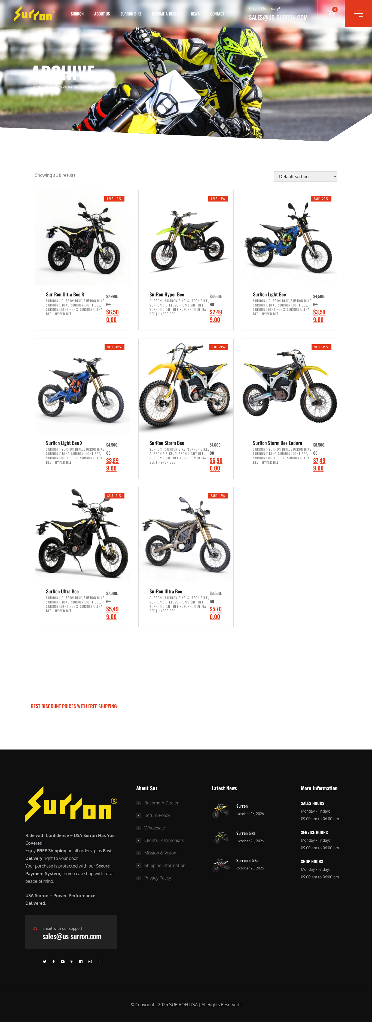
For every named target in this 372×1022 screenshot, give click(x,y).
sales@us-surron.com (71, 936)
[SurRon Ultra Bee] (82, 534)
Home (35, 87)
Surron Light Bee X (62, 309)
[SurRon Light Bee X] (82, 386)
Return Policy (157, 815)
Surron (242, 806)
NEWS (195, 14)
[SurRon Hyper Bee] (186, 237)
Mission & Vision (160, 853)
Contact (217, 14)
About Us (102, 14)
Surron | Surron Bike (64, 300)
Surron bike (245, 833)
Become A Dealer (161, 803)
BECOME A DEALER (166, 14)
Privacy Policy (157, 878)
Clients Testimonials (164, 840)
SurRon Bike (130, 14)
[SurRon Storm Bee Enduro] (289, 386)
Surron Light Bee (85, 305)
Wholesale (154, 828)
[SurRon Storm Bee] (186, 386)
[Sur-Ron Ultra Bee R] (82, 237)
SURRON (77, 14)
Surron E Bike (57, 305)
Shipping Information (164, 865)
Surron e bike (247, 860)
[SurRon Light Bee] (289, 237)
